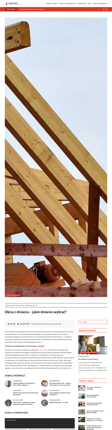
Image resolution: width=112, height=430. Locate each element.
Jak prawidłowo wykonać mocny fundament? (59, 393)
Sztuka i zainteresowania (100, 3)
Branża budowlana (13, 295)
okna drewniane (43, 350)
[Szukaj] (80, 322)
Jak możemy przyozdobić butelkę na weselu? (94, 403)
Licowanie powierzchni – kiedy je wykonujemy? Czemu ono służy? (60, 384)
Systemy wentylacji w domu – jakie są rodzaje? (96, 411)
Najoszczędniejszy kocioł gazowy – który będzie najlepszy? (24, 384)
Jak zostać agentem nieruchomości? (93, 396)
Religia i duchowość (52, 3)
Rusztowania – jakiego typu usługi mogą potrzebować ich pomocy (24, 403)
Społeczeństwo (82, 3)
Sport (89, 3)
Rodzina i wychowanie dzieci (67, 3)
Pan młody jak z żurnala (26, 9)
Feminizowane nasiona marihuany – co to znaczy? (95, 419)
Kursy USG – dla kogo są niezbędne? (94, 388)
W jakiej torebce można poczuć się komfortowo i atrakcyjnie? (94, 427)
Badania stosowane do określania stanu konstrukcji (25, 393)
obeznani (12, 323)
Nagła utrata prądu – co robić (58, 402)
